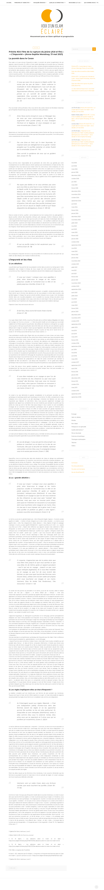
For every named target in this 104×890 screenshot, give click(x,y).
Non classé (75, 423)
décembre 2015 (76, 378)
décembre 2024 (76, 191)
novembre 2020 (76, 283)
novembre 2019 (76, 318)
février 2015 (75, 381)
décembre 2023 (76, 216)
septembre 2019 (76, 324)
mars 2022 (74, 251)
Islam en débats (76, 417)
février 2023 (75, 235)
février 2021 (75, 276)
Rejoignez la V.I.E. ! (75, 2)
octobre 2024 (75, 197)
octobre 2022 (75, 242)
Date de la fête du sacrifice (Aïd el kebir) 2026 (83, 72)
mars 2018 (74, 359)
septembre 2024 (76, 200)
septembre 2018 (76, 346)
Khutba (36, 47)
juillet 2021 (74, 267)
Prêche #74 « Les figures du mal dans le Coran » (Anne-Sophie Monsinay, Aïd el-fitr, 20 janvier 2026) (83, 78)
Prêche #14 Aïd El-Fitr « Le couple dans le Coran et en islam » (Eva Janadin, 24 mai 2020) (83, 109)
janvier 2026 (75, 172)
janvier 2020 (75, 311)
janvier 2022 (75, 257)
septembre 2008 (76, 397)
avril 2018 (74, 356)
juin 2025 (74, 181)
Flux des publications (77, 466)
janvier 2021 (75, 280)
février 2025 (75, 188)
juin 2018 (74, 349)
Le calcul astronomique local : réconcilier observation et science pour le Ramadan (83, 89)
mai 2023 (74, 226)
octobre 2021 (75, 264)
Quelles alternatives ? (57, 2)
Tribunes (74, 442)
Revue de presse (76, 433)
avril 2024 (74, 204)
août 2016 (74, 368)
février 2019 (75, 340)
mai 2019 (74, 330)
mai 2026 (74, 162)
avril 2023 (74, 229)
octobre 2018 (75, 343)
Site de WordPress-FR (78, 472)
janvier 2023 (75, 238)
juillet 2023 (75, 223)
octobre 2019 (75, 321)
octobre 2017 (75, 362)
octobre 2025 (75, 178)
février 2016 (75, 371)
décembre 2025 (76, 175)
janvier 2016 (75, 375)
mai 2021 (74, 270)
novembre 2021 (76, 261)
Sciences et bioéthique (78, 436)
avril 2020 (74, 302)
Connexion (75, 463)
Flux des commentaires (78, 469)
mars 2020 (75, 305)
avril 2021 (74, 273)
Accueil (8, 2)
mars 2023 (74, 232)
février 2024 (75, 210)
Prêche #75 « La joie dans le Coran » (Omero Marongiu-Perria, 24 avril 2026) (82, 67)
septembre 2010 (76, 394)
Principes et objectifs (21, 2)
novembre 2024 (76, 194)
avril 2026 (74, 166)
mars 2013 (74, 387)
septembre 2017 (76, 365)
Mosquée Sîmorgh (39, 2)
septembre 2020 (76, 289)
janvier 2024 (75, 213)
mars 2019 (74, 337)
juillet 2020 (75, 295)
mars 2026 (74, 169)
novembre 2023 (76, 219)
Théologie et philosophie (78, 439)
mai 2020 (74, 299)
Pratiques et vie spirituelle (79, 426)
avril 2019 (74, 333)
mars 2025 (74, 185)
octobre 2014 (75, 384)
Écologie (74, 414)
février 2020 (75, 308)
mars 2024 (75, 207)
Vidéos (73, 445)
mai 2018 (74, 352)
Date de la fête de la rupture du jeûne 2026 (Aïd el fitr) (82, 84)
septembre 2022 (76, 245)
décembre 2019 (76, 314)
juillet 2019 (74, 327)
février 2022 (75, 254)
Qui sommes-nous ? (90, 2)
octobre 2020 (75, 286)
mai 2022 (74, 248)
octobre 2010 (75, 390)
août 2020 (74, 292)
